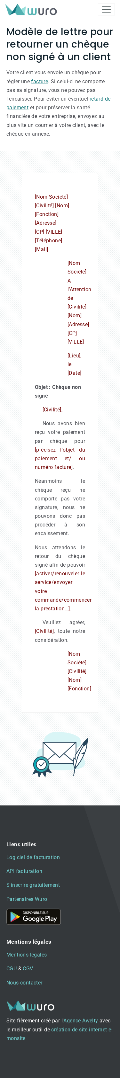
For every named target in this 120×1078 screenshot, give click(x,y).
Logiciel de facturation (33, 857)
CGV (28, 969)
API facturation (24, 871)
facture (39, 81)
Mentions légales (26, 955)
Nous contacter (24, 983)
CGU (11, 969)
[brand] (32, 9)
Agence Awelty (80, 1021)
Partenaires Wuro (26, 899)
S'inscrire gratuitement (33, 885)
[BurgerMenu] (106, 9)
